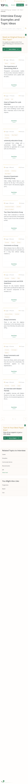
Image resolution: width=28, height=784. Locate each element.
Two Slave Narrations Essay (13, 212)
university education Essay (13, 141)
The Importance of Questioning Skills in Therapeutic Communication (14, 67)
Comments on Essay (11, 245)
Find (25, 28)
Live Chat (3, 1)
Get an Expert (12, 438)
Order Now (20, 5)
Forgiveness (5, 485)
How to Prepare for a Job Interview (12, 103)
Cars (3, 492)
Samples (14, 10)
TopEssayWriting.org (6, 10)
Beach (3, 489)
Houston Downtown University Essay (11, 177)
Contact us (5, 1)
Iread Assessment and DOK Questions (13, 282)
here (24, 1)
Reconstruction (6, 466)
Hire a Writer (12, 49)
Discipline (4, 458)
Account (13, 5)
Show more (5, 472)
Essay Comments (10, 320)
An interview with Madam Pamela (13, 390)
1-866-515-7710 (1, 1)
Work (21, 10)
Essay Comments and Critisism (11, 356)
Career (4, 454)
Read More (14, 84)
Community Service (7, 462)
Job (3, 469)
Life (18, 10)
